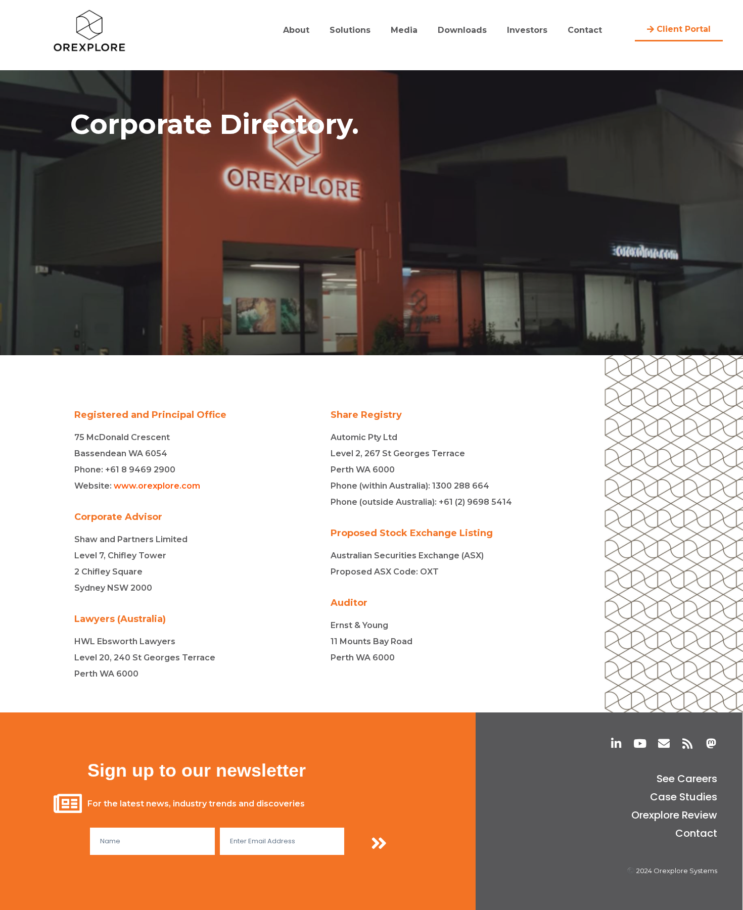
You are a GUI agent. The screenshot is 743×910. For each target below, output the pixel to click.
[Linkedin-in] (616, 743)
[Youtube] (640, 743)
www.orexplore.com (157, 486)
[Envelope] (664, 743)
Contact (585, 30)
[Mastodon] (711, 743)
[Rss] (687, 743)
